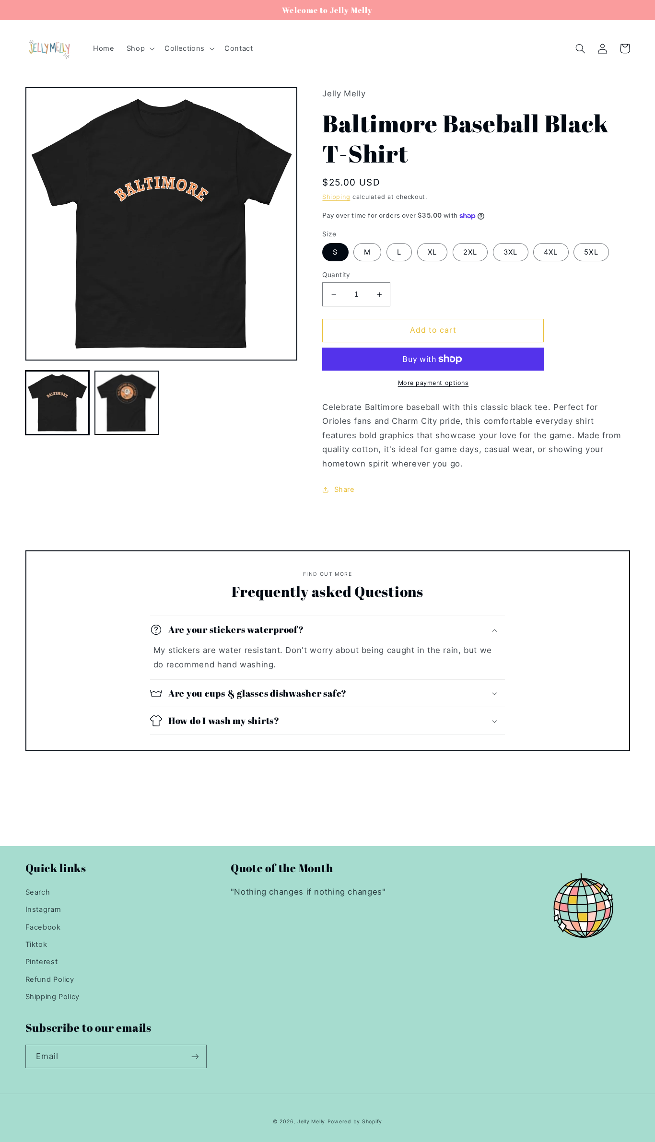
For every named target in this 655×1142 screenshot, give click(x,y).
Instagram (43, 909)
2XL (470, 252)
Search (37, 892)
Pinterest (41, 961)
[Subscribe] (195, 1056)
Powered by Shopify (355, 1122)
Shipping (336, 196)
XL (432, 252)
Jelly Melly (311, 1122)
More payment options (433, 382)
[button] (139, 48)
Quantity (336, 275)
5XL (591, 252)
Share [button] (344, 489)
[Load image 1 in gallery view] (57, 403)
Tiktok (36, 944)
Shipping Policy (52, 996)
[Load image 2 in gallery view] (126, 403)
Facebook (43, 927)
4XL (551, 252)
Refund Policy (49, 979)
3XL (510, 252)
